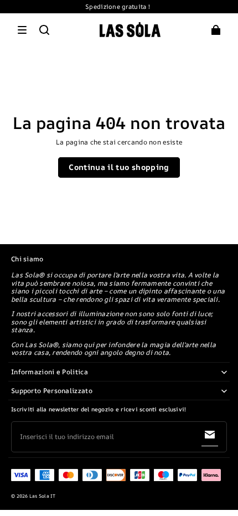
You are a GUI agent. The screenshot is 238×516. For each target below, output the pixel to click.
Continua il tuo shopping (119, 167)
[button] (22, 30)
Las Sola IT (42, 496)
